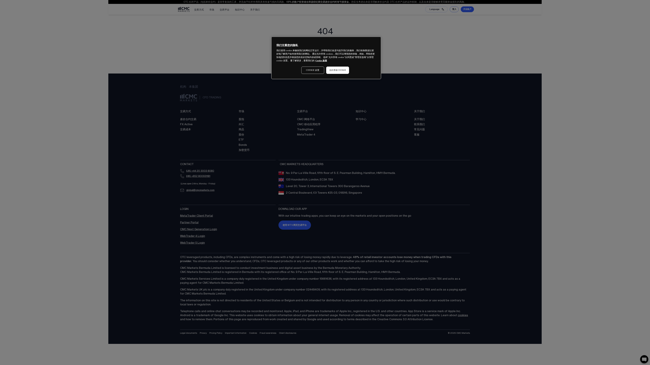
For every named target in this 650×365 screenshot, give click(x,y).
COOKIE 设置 (312, 70)
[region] (326, 57)
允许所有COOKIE (337, 70)
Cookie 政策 (321, 60)
